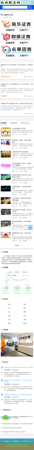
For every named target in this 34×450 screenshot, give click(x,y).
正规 (9, 319)
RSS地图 (19, 444)
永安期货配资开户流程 (19, 128)
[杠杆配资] (11, 3)
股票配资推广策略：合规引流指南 (21, 234)
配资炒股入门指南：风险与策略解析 (21, 141)
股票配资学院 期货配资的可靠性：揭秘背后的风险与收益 (17, 103)
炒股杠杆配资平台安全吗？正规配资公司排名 (21, 176)
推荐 (25, 304)
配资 (9, 315)
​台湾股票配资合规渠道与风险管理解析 (12, 428)
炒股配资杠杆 (4, 96)
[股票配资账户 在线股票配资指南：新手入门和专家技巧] (6, 417)
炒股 (25, 308)
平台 (9, 312)
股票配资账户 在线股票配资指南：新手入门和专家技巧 (22, 417)
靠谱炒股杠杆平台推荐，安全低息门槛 (21, 211)
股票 (25, 319)
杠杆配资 (6, 441)
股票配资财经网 (21, 446)
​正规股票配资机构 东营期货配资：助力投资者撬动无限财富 (17, 423)
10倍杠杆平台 (25, 441)
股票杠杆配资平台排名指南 (20, 152)
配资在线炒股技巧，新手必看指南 (21, 222)
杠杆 (9, 308)
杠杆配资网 (15, 441)
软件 (9, 304)
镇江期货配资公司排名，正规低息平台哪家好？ (21, 164)
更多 (30, 15)
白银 (25, 315)
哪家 (25, 312)
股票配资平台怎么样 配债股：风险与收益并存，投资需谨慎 (17, 65)
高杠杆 (25, 323)
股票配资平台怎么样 (5, 76)
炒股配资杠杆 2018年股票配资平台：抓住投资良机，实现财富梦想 (17, 85)
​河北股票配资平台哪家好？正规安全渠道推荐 (13, 432)
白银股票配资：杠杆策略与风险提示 (21, 187)
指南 (9, 323)
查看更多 (17, 245)
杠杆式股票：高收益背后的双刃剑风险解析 (21, 199)
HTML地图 (25, 444)
